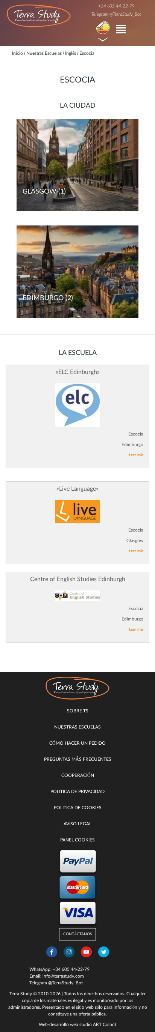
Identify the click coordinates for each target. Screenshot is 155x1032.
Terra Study (20, 993)
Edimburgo (43, 298)
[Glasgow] (77, 165)
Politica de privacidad (77, 791)
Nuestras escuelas (77, 727)
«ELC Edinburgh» (78, 372)
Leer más (136, 455)
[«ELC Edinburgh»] (77, 405)
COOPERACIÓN (77, 775)
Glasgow (39, 191)
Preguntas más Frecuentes (77, 759)
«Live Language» (77, 489)
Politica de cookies (78, 807)
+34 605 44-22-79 (116, 6)
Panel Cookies (77, 840)
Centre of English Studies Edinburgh (77, 579)
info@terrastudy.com (63, 976)
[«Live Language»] (77, 511)
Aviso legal (77, 824)
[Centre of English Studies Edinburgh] (77, 595)
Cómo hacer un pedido (77, 743)
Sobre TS (77, 711)
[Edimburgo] (77, 271)
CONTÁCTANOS (77, 934)
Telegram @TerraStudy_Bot (116, 14)
